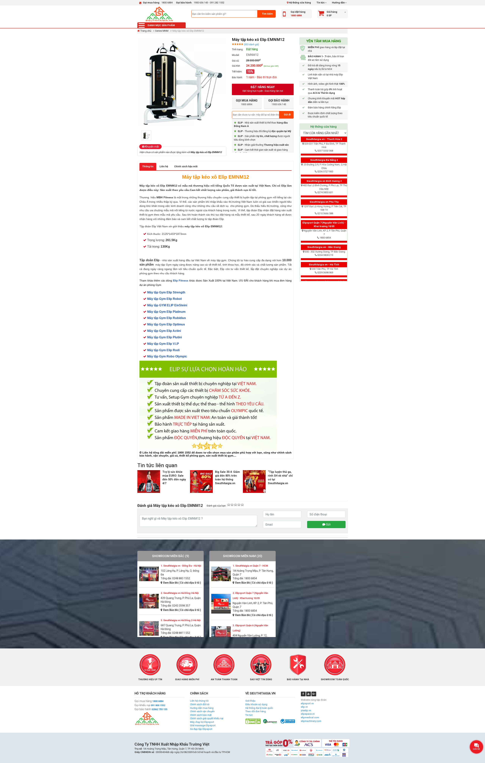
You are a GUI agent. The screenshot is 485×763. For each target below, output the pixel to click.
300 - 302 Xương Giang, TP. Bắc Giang (325, 251)
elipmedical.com (310, 717)
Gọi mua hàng (143, 701)
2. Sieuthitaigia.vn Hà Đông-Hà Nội (180, 593)
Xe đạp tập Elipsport (201, 729)
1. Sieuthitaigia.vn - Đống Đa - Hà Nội (181, 565)
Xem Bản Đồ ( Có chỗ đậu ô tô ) (182, 582)
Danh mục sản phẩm (161, 25)
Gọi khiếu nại (142, 705)
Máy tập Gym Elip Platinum (166, 311)
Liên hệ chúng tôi (199, 700)
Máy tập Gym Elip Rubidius (166, 318)
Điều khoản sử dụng (256, 704)
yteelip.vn (306, 710)
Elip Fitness (181, 280)
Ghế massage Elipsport (203, 725)
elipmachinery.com (311, 721)
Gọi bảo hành (143, 709)
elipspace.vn (308, 713)
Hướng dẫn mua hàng (202, 708)
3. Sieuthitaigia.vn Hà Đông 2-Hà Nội (180, 620)
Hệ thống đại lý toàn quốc (259, 708)
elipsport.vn (307, 703)
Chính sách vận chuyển (202, 711)
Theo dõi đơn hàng (255, 711)
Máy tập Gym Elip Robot (164, 298)
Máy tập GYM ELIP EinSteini (167, 305)
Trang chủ (145, 30)
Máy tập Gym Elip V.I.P (163, 343)
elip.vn (304, 706)
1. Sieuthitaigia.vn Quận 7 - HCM (250, 565)
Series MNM (161, 30)
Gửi (328, 524)
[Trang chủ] (159, 13)
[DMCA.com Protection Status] (253, 721)
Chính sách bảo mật (201, 715)
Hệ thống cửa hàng (299, 2)
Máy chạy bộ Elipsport (202, 722)
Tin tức (321, 2)
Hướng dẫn (338, 2)
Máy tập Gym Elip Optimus (166, 324)
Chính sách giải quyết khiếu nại (206, 718)
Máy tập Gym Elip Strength (166, 292)
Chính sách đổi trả (199, 704)
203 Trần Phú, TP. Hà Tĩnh (325, 268)
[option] (147, 135)
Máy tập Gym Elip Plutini (164, 337)
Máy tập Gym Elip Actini (164, 330)
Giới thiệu (250, 700)
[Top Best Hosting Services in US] (270, 721)
